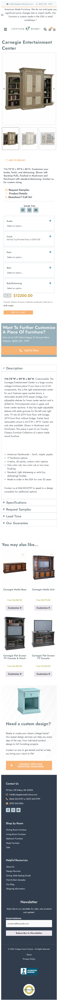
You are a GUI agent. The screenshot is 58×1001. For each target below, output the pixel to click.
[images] (29, 89)
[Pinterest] (18, 810)
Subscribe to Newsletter (29, 933)
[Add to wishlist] (23, 555)
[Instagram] (13, 810)
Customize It (14, 608)
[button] (5, 29)
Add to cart (18, 312)
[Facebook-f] (8, 810)
